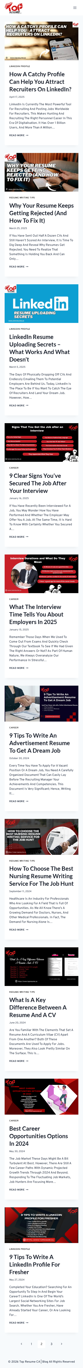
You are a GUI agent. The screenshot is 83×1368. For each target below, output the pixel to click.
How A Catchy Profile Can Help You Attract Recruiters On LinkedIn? (40, 81)
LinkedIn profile (19, 66)
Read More (18, 135)
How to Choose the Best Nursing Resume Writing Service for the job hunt (41, 876)
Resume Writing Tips (22, 197)
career (14, 468)
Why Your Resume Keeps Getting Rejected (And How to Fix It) (41, 213)
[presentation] (41, 41)
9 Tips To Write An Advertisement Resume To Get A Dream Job (39, 743)
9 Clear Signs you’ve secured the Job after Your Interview (37, 483)
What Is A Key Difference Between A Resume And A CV (38, 1007)
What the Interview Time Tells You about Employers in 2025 (36, 614)
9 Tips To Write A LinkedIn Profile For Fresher (34, 1264)
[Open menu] (74, 8)
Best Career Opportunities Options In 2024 (38, 1136)
